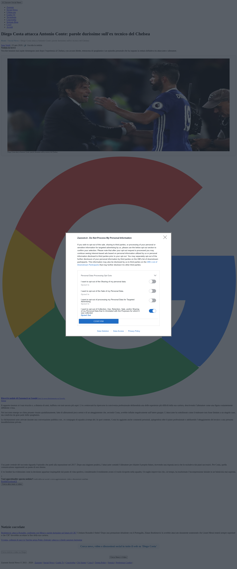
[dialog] (118, 284)
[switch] (152, 281)
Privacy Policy (134, 331)
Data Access (118, 331)
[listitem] (118, 275)
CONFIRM (99, 321)
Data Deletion (103, 331)
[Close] (166, 238)
